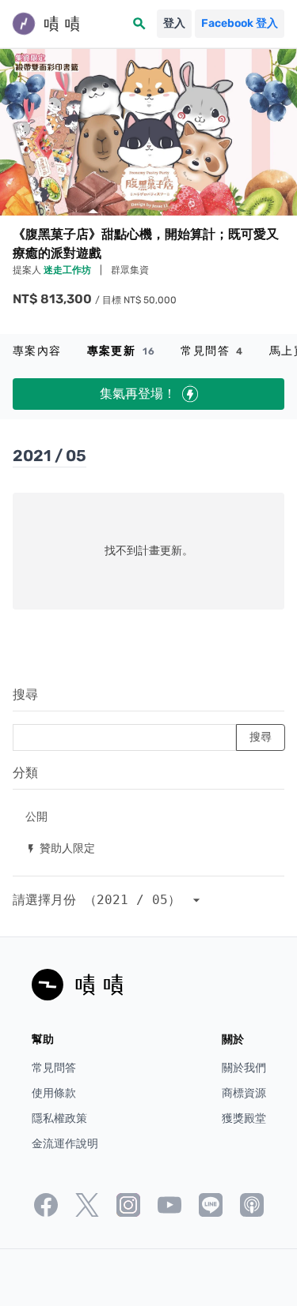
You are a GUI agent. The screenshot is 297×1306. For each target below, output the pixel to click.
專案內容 (37, 351)
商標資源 (244, 1093)
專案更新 (121, 351)
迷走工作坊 (68, 270)
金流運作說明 (65, 1143)
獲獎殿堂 (244, 1118)
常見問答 (212, 351)
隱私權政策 (59, 1118)
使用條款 (54, 1093)
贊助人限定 (60, 847)
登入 (174, 23)
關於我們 (244, 1068)
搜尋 (25, 694)
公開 (36, 816)
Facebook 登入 (239, 23)
